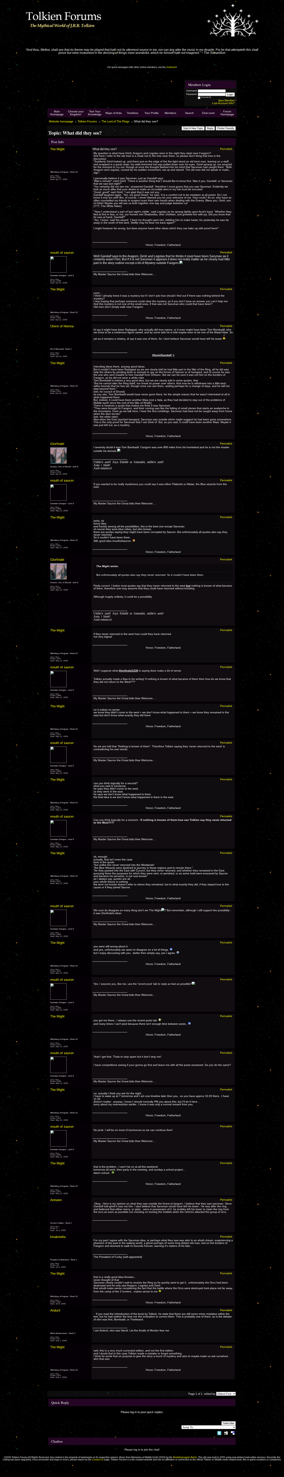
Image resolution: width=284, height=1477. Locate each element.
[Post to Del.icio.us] (233, 1432)
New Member (226, 100)
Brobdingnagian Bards (185, 1457)
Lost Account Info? (223, 103)
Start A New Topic (193, 128)
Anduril (55, 1310)
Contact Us (98, 1459)
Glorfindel (57, 444)
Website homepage (61, 121)
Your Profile (152, 113)
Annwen (56, 1200)
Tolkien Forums (87, 121)
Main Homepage (57, 113)
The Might (57, 149)
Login (230, 94)
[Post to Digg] (226, 1432)
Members (170, 113)
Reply (210, 128)
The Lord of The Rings (115, 121)
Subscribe (228, 1423)
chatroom (171, 67)
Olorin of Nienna (62, 326)
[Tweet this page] (219, 1432)
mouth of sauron (62, 253)
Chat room (208, 113)
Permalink (226, 148)
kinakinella (57, 1237)
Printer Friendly (225, 128)
